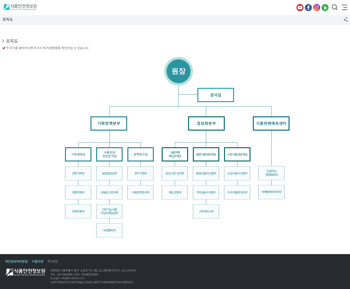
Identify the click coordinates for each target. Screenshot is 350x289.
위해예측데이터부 (271, 192)
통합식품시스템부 (206, 173)
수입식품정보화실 (237, 154)
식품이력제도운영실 (175, 154)
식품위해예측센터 (271, 123)
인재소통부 (78, 211)
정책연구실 (141, 154)
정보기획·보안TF (174, 173)
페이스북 (308, 7)
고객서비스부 (206, 211)
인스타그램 (316, 7)
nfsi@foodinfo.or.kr (73, 278)
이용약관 (37, 262)
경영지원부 (78, 192)
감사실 (215, 95)
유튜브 (300, 7)
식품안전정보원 (19, 7)
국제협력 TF (109, 230)
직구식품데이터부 (237, 192)
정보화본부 (206, 123)
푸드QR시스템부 (206, 192)
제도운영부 (175, 192)
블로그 (325, 7)
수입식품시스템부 (237, 173)
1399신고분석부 (109, 192)
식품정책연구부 (140, 192)
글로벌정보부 (109, 173)
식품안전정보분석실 (109, 154)
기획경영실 (78, 154)
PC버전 (53, 262)
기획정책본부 (108, 123)
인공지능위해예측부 (271, 173)
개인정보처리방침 (16, 262)
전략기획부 (78, 173)
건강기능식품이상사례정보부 (109, 211)
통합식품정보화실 (206, 154)
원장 (178, 71)
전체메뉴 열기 (344, 7)
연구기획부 (140, 173)
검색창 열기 (334, 7)
